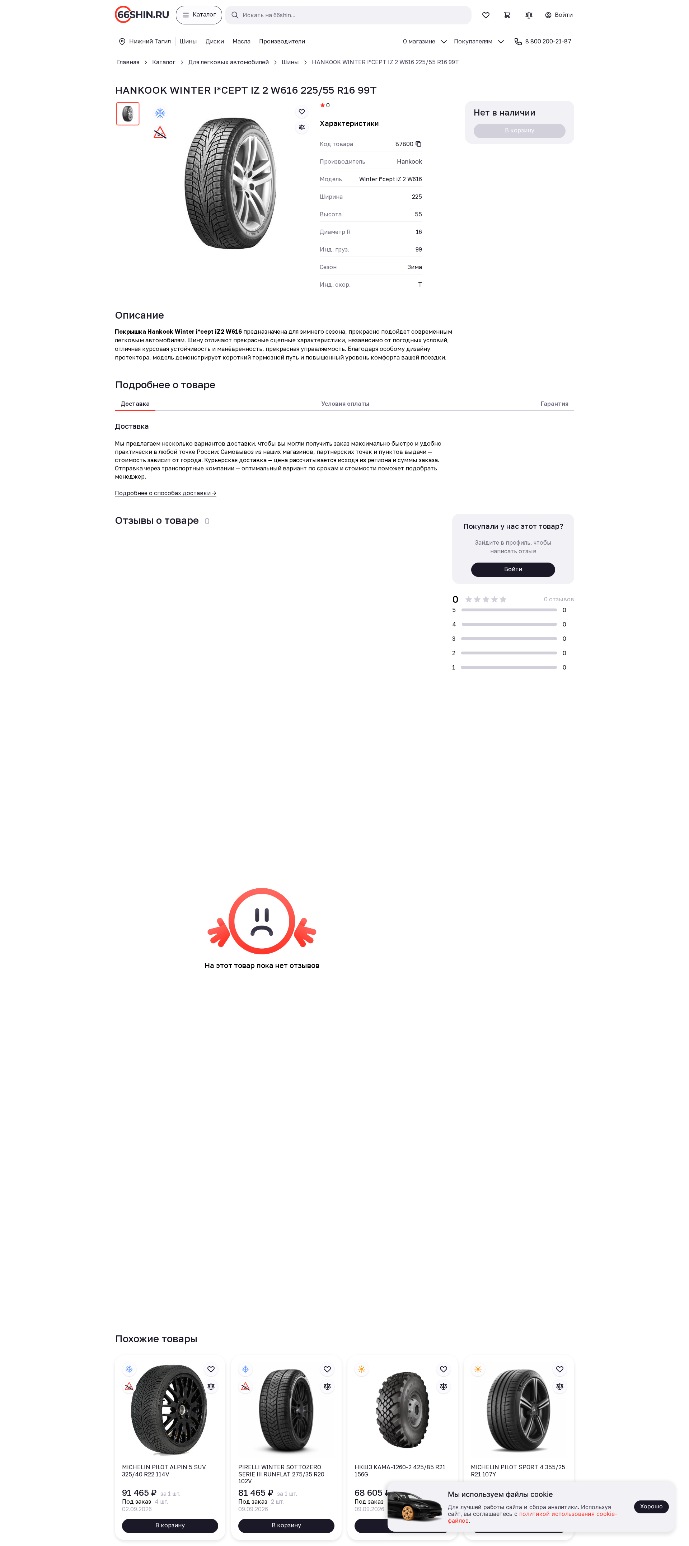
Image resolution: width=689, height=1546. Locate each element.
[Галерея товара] (230, 183)
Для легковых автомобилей (228, 62)
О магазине (419, 41)
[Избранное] (486, 15)
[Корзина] (507, 15)
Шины (290, 62)
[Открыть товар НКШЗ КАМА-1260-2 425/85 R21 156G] (402, 1447)
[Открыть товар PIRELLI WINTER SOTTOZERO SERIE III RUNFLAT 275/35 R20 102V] (286, 1447)
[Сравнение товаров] (529, 15)
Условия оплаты (345, 403)
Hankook (409, 161)
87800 (404, 143)
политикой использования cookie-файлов (532, 1517)
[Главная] (142, 15)
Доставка (135, 403)
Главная (128, 62)
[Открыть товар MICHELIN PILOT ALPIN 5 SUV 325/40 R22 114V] (170, 1447)
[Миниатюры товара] (128, 115)
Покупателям (473, 41)
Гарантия (554, 403)
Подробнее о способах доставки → (165, 493)
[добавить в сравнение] (301, 127)
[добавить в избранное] (301, 111)
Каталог (163, 62)
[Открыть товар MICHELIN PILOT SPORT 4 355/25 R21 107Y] (519, 1447)
